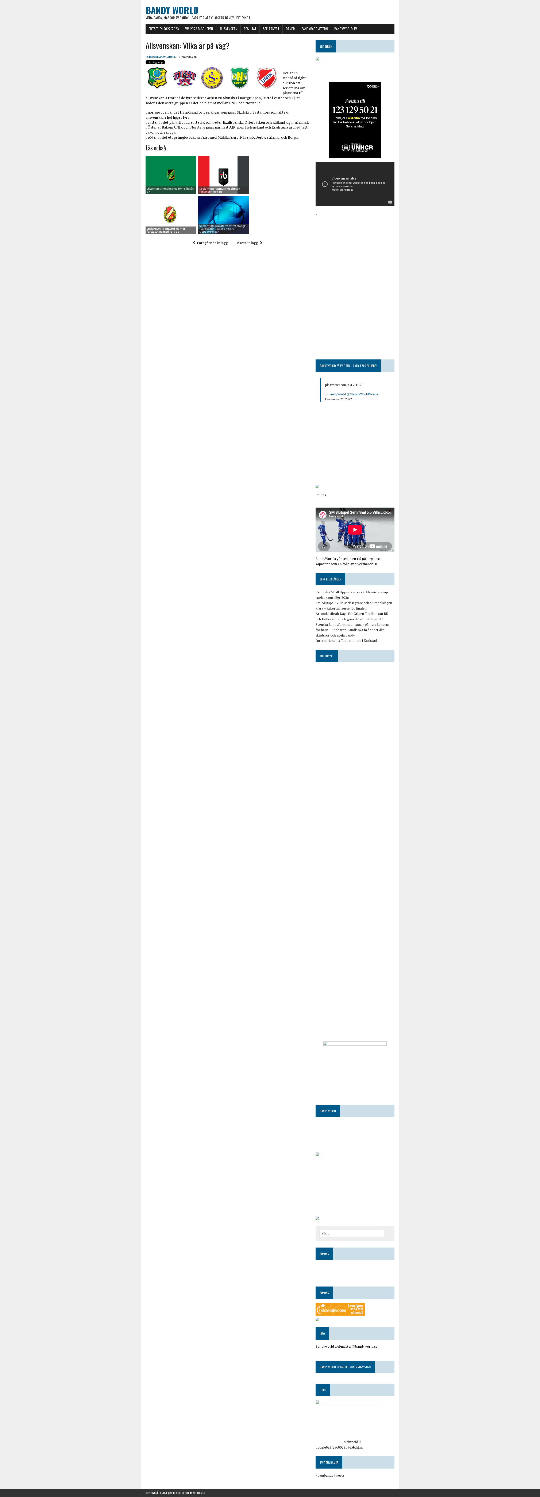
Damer (290, 28)
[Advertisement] (355, 246)
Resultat (250, 28)
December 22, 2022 (338, 399)
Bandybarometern (314, 28)
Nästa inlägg (247, 242)
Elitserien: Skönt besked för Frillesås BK (170, 190)
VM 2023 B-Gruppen (199, 28)
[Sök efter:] (352, 1233)
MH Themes (199, 1493)
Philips (321, 495)
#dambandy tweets (330, 1475)
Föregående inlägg (212, 242)
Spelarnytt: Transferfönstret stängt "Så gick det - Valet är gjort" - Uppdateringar (222, 228)
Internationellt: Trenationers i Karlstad (346, 640)
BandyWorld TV (345, 28)
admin (171, 56)
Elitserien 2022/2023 (164, 28)
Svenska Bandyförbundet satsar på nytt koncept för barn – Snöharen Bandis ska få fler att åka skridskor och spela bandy (353, 630)
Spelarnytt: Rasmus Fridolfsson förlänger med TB (219, 190)
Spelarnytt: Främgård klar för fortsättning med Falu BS (166, 230)
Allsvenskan (228, 28)
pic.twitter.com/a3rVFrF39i (344, 385)
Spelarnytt (271, 28)
